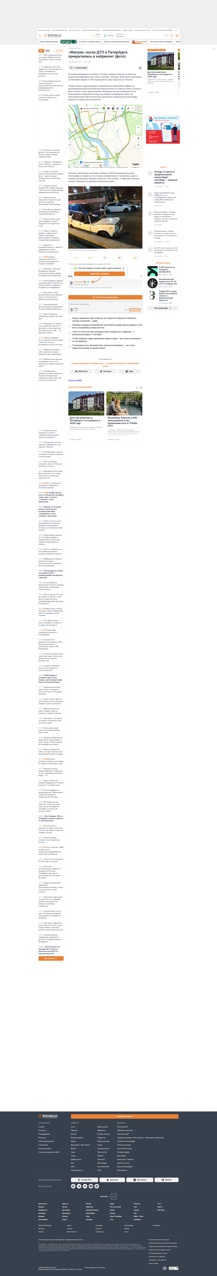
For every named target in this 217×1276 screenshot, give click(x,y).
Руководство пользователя (158, 1260)
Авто (73, 1127)
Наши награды (153, 1263)
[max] (73, 1186)
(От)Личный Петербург (126, 1141)
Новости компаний (80, 387)
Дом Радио (121, 1156)
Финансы (101, 1159)
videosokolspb (78, 282)
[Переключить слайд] (72, 136)
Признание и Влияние (111, 30)
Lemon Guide (128, 30)
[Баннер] (68, 42)
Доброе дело (76, 1159)
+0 (133, 292)
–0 (140, 292)
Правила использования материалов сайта (163, 1246)
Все (41, 51)
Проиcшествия (103, 1141)
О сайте (41, 1127)
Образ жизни (102, 1127)
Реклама (41, 1138)
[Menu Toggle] (40, 35)
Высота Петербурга (124, 1167)
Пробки (109, 36)
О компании (43, 1145)
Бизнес (74, 1134)
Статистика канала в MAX (48, 1152)
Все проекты (122, 1170)
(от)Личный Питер (59, 30)
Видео (73, 1141)
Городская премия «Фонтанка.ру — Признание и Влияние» (140, 1138)
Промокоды (163, 263)
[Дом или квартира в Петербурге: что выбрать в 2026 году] (86, 403)
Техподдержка (44, 1134)
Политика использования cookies (159, 1250)
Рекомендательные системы (158, 1253)
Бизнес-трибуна (77, 1138)
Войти (76, 310)
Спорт (99, 1145)
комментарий (80, 68)
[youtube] (91, 1186)
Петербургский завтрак (162, 30)
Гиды (73, 1152)
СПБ (47, 51)
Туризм (100, 1156)
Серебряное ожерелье (91, 30)
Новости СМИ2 (75, 380)
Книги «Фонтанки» (124, 1149)
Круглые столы (123, 1163)
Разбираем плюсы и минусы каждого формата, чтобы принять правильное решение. (86, 428)
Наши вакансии (44, 1149)
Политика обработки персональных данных (163, 1243)
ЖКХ (73, 1167)
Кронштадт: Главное (125, 1159)
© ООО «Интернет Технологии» (94, 1267)
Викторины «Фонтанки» (80, 1145)
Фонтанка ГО (74, 30)
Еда (72, 1163)
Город (73, 1156)
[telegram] (79, 1186)
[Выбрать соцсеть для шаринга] (140, 68)
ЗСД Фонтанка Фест (142, 30)
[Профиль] (177, 35)
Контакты (42, 1130)
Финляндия (102, 1163)
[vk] (85, 1186)
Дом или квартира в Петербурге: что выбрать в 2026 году (85, 420)
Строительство (103, 1149)
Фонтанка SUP (44, 30)
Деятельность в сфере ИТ (157, 1256)
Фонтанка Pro (122, 1127)
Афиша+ (74, 1130)
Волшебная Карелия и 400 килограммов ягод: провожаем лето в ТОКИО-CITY (123, 421)
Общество (101, 1130)
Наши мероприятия (46, 1141)
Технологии (102, 1152)
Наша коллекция (124, 1145)
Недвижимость (77, 1170)
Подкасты (101, 1138)
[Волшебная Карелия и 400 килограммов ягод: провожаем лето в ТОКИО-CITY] (124, 403)
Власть (74, 1149)
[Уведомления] (171, 35)
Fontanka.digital (123, 1152)
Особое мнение (103, 1134)
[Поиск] (166, 35)
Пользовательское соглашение (159, 1239)
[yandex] (96, 1186)
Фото (99, 1170)
